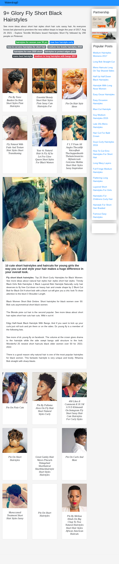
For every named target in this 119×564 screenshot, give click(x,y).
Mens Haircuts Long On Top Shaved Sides (103, 69)
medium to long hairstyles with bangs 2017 (55, 56)
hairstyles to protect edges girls (60, 51)
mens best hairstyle (22, 56)
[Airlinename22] (104, 35)
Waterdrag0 (11, 2)
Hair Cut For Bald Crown (101, 134)
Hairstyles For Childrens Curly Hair (103, 197)
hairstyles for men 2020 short (28, 51)
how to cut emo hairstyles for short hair (26, 47)
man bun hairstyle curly (61, 42)
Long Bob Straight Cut (104, 61)
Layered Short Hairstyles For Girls (102, 188)
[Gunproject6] (104, 22)
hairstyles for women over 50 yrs (31, 42)
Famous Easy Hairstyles (99, 215)
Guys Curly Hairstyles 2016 (103, 143)
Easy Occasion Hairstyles (100, 102)
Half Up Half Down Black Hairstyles (102, 78)
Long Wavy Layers (102, 163)
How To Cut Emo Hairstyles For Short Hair (102, 154)
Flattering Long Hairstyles (100, 179)
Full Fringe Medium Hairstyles (102, 170)
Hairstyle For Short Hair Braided (102, 206)
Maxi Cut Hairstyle (102, 109)
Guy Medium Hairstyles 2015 (100, 116)
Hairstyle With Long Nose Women (102, 87)
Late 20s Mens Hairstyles (100, 125)
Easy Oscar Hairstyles (104, 94)
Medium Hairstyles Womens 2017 (102, 54)
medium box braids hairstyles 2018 (65, 47)
